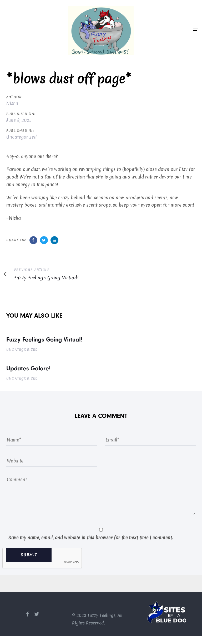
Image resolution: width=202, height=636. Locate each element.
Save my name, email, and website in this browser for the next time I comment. (90, 537)
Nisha (12, 103)
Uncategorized (21, 137)
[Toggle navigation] (195, 30)
